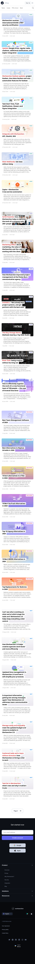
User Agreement (6, 926)
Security (7, 879)
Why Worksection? (9, 876)
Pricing (6, 873)
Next (21, 8)
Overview (7, 870)
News (3, 8)
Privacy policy (5, 929)
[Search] (33, 8)
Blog (6, 886)
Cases (8, 8)
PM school (15, 8)
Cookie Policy (5, 933)
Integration (7, 883)
